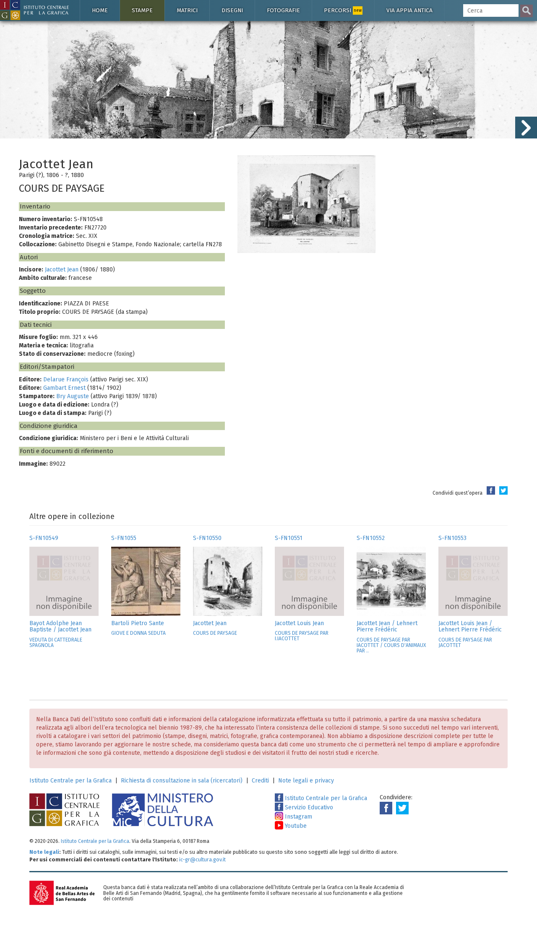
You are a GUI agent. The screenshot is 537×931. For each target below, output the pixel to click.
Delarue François (66, 379)
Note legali (44, 852)
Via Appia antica (409, 10)
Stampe (142, 10)
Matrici (187, 10)
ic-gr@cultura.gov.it (202, 859)
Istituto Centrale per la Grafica (70, 780)
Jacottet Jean (61, 269)
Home (100, 10)
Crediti (260, 780)
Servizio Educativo (308, 807)
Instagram (297, 816)
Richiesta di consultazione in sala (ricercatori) (181, 780)
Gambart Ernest (64, 387)
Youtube (295, 825)
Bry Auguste (72, 396)
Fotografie (283, 10)
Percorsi (343, 10)
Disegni (232, 10)
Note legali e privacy (306, 780)
